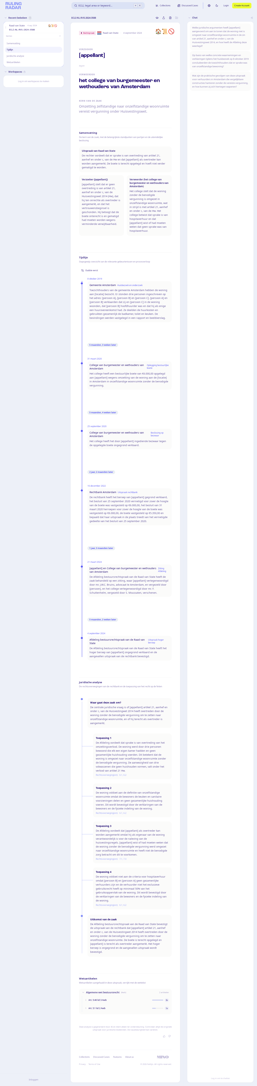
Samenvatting (13, 43)
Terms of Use (94, 1064)
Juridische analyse (15, 55)
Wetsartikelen (13, 62)
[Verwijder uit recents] (60, 27)
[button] (5, 27)
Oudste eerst (91, 270)
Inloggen (33, 1079)
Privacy (82, 1064)
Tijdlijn (10, 49)
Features (117, 1056)
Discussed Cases (101, 1056)
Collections (84, 1056)
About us (129, 1056)
